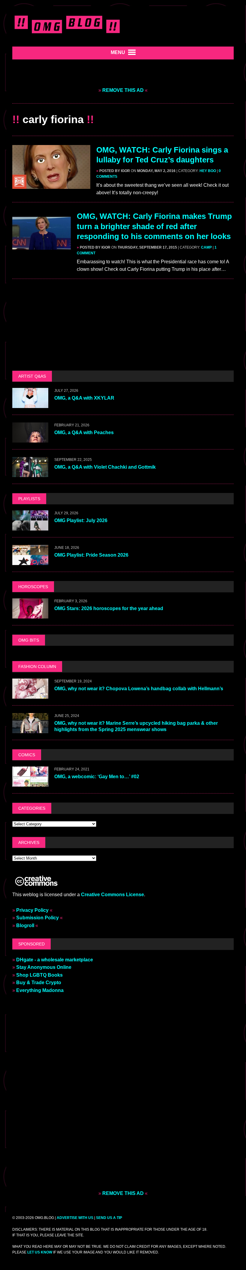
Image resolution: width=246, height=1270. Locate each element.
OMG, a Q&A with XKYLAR (84, 398)
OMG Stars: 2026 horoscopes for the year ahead (108, 608)
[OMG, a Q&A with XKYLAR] (30, 404)
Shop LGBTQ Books (39, 975)
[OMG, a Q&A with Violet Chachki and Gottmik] (30, 473)
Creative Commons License (112, 894)
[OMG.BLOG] (67, 23)
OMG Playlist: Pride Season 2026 (91, 555)
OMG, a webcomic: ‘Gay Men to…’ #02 (96, 776)
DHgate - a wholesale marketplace (54, 959)
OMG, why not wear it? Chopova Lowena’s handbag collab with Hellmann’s (139, 688)
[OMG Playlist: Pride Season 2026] (30, 561)
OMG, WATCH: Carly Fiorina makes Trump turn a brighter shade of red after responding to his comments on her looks (154, 226)
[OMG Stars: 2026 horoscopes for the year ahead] (30, 614)
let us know (39, 1252)
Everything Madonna (40, 990)
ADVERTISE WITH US (75, 1218)
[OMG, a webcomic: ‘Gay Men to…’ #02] (30, 782)
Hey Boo (208, 171)
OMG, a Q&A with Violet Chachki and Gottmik (105, 467)
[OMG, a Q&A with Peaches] (30, 438)
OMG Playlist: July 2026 (80, 520)
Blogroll (25, 925)
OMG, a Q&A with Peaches (84, 432)
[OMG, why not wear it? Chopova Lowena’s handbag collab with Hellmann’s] (30, 694)
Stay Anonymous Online (43, 967)
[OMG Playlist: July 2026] (30, 526)
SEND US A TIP (109, 1218)
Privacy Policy (32, 910)
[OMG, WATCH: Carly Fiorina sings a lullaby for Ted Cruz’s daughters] (51, 184)
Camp (206, 247)
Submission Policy (37, 917)
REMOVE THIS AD (123, 90)
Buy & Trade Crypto (38, 982)
